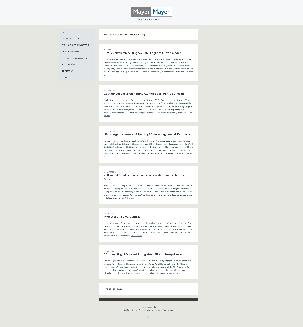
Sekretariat (67, 71)
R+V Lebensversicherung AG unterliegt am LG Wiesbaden (142, 53)
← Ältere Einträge (113, 289)
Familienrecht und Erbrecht (75, 58)
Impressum (157, 310)
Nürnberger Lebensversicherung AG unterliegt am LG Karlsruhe (147, 134)
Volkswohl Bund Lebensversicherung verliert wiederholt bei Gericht (145, 177)
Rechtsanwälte (69, 64)
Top (148, 317)
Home (64, 32)
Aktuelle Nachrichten (72, 38)
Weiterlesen (129, 198)
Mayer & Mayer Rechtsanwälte (151, 13)
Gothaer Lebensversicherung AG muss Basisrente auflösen (144, 94)
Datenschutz (168, 310)
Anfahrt (65, 77)
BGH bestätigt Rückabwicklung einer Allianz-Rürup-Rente (143, 254)
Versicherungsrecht (71, 51)
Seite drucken (148, 307)
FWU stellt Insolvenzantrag (122, 217)
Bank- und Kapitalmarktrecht (75, 45)
